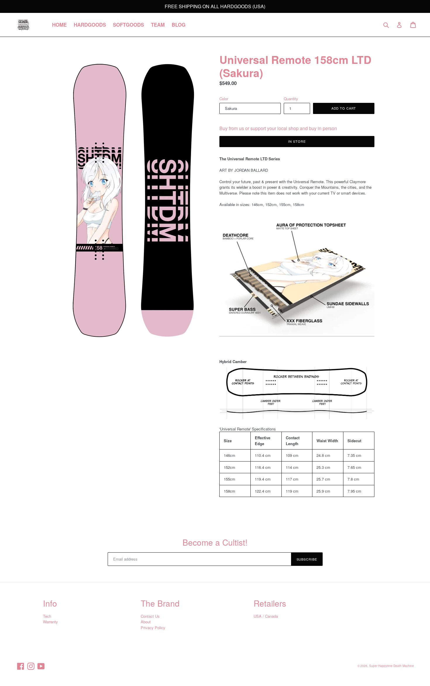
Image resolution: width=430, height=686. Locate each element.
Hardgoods (90, 24)
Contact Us (150, 616)
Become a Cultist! (215, 542)
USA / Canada (266, 616)
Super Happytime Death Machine (391, 666)
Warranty (50, 621)
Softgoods (128, 24)
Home (59, 24)
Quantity (291, 98)
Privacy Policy (153, 627)
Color (223, 98)
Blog (178, 24)
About (146, 621)
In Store (296, 141)
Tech (47, 616)
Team (158, 24)
